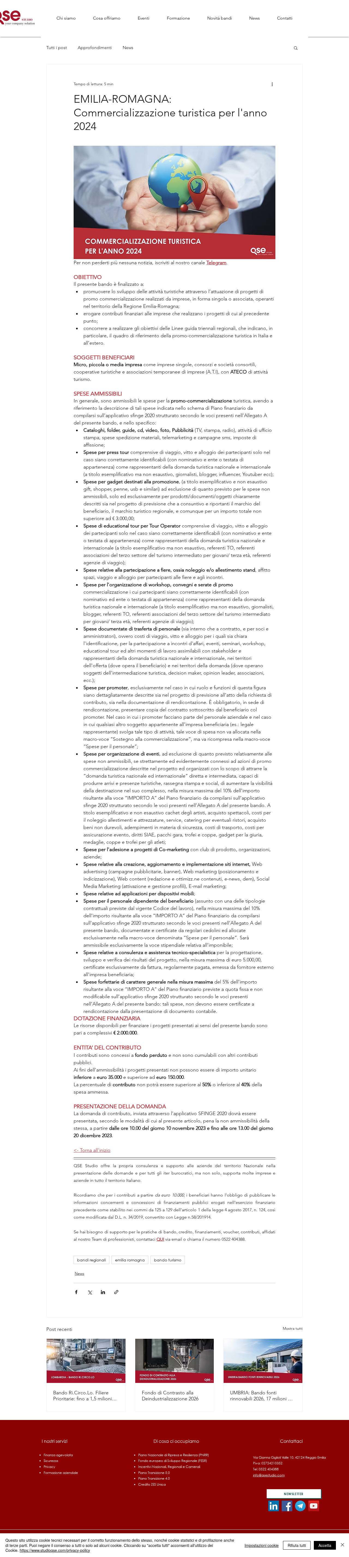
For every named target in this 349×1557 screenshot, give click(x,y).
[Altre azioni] (272, 84)
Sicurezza (51, 1460)
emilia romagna (130, 1259)
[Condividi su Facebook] (76, 1292)
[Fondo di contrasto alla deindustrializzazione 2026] (174, 1361)
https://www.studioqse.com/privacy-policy (55, 1550)
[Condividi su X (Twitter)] (89, 1292)
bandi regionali (91, 1259)
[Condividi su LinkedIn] (103, 1292)
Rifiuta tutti (297, 1545)
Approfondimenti (95, 47)
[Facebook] (287, 1506)
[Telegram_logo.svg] (300, 1506)
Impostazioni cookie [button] (262, 1545)
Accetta (324, 1545)
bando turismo (167, 1259)
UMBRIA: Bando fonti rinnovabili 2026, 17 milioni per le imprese (262, 1396)
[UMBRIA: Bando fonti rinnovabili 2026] (263, 1361)
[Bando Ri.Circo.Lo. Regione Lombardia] (86, 1361)
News (128, 47)
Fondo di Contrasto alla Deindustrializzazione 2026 (170, 1396)
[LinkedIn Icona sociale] (273, 1506)
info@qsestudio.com (269, 1475)
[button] (106, 18)
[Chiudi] (342, 1545)
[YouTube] (313, 1506)
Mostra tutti (293, 1328)
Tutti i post (56, 47)
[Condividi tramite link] (116, 1292)
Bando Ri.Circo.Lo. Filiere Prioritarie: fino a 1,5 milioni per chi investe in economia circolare (83, 1396)
